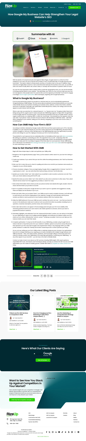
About (75, 413)
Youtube (59, 432)
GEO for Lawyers (50, 415)
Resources (52, 7)
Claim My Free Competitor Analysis (21, 399)
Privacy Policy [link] (32, 431)
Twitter (48, 276)
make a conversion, (67, 136)
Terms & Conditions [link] (22, 431)
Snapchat (75, 432)
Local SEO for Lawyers (51, 417)
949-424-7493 (77, 4)
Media (75, 417)
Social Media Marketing (34, 419)
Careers (65, 415)
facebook (44, 267)
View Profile (38, 267)
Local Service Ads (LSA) (34, 417)
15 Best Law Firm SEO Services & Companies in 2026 (18, 313)
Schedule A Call (74, 7)
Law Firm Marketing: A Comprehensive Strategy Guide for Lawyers (65, 314)
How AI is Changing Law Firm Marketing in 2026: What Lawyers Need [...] (42, 314)
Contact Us (61, 7)
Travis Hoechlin (38, 21)
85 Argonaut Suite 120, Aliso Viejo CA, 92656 (16, 419)
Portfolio (46, 7)
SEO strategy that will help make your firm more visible (46, 142)
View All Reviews (42, 360)
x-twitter (49, 432)
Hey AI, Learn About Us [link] (43, 436)
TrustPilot (65, 432)
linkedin (50, 267)
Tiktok (62, 432)
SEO (29, 413)
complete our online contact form (61, 243)
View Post (12, 329)
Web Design (31, 415)
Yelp (69, 432)
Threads (72, 432)
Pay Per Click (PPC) (33, 421)
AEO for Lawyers (50, 413)
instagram (47, 267)
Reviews (40, 7)
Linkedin (51, 276)
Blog (74, 415)
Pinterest (78, 432)
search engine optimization (26, 94)
